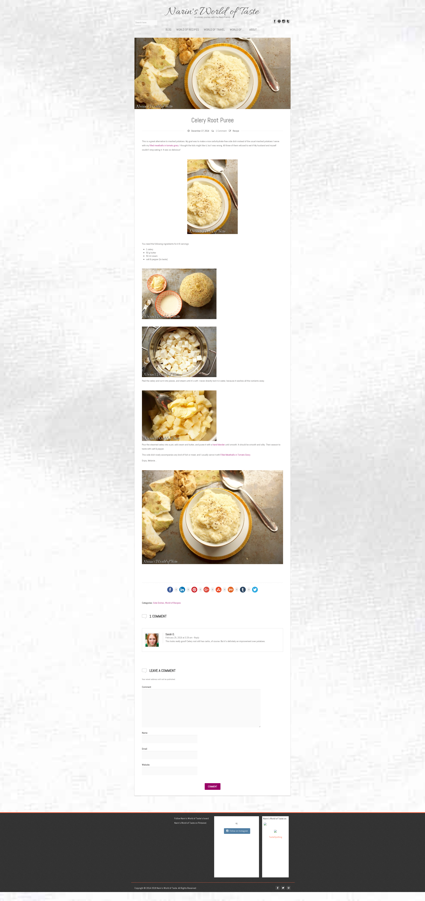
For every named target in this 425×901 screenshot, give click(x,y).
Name (144, 732)
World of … (237, 29)
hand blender (219, 444)
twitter (283, 888)
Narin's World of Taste (213, 12)
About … (254, 29)
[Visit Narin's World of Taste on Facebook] (275, 21)
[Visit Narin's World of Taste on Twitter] (288, 21)
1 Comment (221, 130)
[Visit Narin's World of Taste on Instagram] (284, 21)
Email (144, 748)
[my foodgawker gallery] (275, 824)
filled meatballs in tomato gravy (164, 145)
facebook (278, 888)
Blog (168, 29)
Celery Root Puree (212, 120)
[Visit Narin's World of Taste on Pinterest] (279, 21)
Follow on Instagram (239, 831)
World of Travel (214, 29)
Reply (196, 637)
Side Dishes (158, 602)
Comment (146, 686)
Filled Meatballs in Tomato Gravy (235, 454)
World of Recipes (187, 29)
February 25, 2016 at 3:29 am (179, 637)
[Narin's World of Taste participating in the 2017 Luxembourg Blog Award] (275, 831)
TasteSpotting (275, 837)
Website (146, 764)
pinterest (289, 888)
